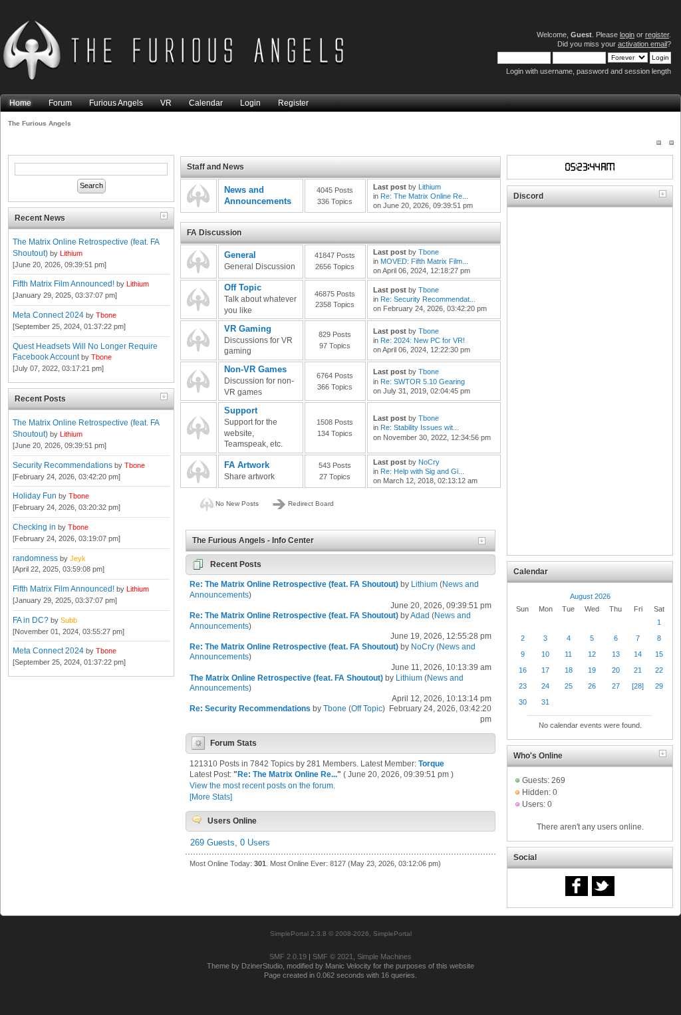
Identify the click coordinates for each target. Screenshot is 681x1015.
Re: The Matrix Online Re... (424, 196)
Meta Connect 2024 (48, 315)
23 (523, 686)
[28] (638, 686)
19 (592, 670)
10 (545, 654)
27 (616, 686)
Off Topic (242, 287)
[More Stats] (211, 797)
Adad (420, 615)
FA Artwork (246, 465)
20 (616, 670)
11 (568, 654)
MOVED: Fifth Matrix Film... (424, 261)
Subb (69, 620)
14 (638, 654)
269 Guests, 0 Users (230, 842)
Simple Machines (384, 956)
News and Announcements (257, 195)
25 (569, 686)
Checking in (34, 527)
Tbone (106, 315)
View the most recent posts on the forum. (262, 785)
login (627, 35)
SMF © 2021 (333, 956)
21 (638, 670)
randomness (35, 558)
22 (659, 670)
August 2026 (590, 596)
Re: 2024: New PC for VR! (422, 340)
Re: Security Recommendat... (428, 299)
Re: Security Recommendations (250, 708)
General (240, 255)
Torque (431, 763)
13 (616, 654)
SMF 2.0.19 (288, 956)
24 (545, 686)
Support (240, 410)
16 (523, 670)
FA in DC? (31, 620)
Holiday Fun (35, 496)
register (657, 35)
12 (592, 654)
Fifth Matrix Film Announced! (63, 283)
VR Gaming (247, 329)
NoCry (429, 462)
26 (592, 686)
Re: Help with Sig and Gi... (422, 471)
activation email (642, 44)
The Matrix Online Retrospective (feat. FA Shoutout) (286, 678)
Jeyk (78, 558)
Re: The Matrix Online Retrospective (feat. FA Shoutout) (294, 584)
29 (659, 686)
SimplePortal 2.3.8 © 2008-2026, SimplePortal (341, 933)
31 (545, 702)
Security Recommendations (62, 465)
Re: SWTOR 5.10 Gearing (422, 382)
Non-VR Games (255, 369)
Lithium (71, 253)
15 (659, 654)
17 (545, 670)
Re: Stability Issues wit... (419, 427)
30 (523, 702)
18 (569, 670)
